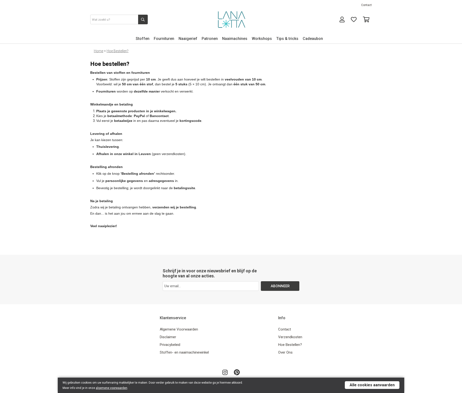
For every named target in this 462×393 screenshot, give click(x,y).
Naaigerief (188, 38)
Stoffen (142, 38)
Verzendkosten (290, 337)
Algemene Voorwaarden (179, 329)
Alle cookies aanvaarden (372, 385)
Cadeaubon (313, 38)
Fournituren (164, 38)
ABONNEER (280, 286)
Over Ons (285, 352)
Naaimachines (234, 38)
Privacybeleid (170, 345)
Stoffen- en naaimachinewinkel (184, 352)
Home (98, 51)
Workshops (262, 38)
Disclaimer (168, 337)
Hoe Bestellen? (117, 51)
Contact (366, 5)
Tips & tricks (287, 38)
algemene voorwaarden (111, 388)
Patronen (210, 38)
